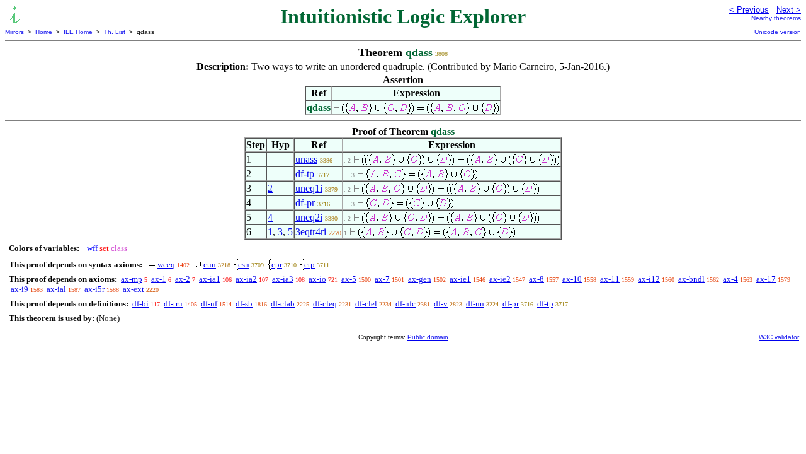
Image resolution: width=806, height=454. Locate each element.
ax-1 (158, 279)
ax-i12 (649, 279)
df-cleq (325, 303)
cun (209, 264)
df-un (475, 303)
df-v (441, 303)
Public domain (427, 337)
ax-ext (133, 289)
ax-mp (131, 279)
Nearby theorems (776, 18)
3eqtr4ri (310, 231)
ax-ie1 (460, 279)
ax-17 (766, 279)
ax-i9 (19, 289)
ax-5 (348, 279)
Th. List (114, 31)
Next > (788, 10)
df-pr (305, 202)
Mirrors (14, 31)
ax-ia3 (282, 279)
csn (243, 264)
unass (306, 159)
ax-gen (419, 279)
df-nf (209, 303)
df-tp (304, 173)
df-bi (140, 303)
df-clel (366, 303)
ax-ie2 (500, 279)
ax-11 (610, 279)
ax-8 (536, 279)
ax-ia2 (246, 279)
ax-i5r (94, 289)
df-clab (283, 303)
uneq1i (308, 188)
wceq (166, 264)
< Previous (749, 10)
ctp (309, 264)
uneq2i (308, 217)
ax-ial (56, 289)
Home (43, 31)
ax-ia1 (209, 279)
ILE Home (78, 31)
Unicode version (777, 31)
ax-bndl (691, 279)
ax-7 (382, 279)
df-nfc (405, 303)
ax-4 (730, 279)
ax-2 (182, 279)
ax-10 (572, 279)
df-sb (244, 303)
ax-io (317, 279)
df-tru (173, 303)
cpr (276, 264)
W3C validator (779, 337)
